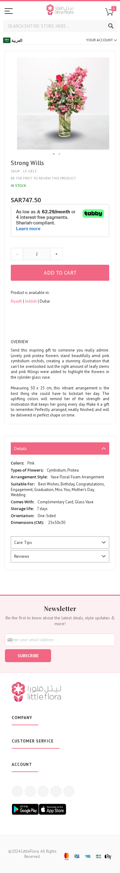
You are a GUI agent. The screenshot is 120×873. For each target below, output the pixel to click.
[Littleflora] (60, 10)
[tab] (60, 448)
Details (20, 448)
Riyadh (17, 301)
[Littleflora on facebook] (17, 791)
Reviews (21, 556)
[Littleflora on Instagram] (43, 791)
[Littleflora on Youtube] (56, 791)
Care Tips (23, 542)
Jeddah (31, 301)
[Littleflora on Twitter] (30, 791)
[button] (54, 154)
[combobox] (60, 26)
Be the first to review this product (43, 178)
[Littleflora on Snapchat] (68, 791)
